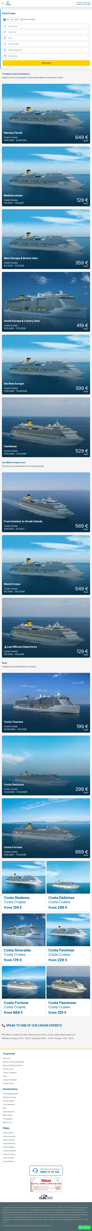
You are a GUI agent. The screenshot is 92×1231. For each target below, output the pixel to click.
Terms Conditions (10, 1073)
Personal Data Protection (13, 1065)
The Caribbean (9, 1104)
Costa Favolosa (9, 1154)
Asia (4, 1108)
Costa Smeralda (9, 1136)
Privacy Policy (8, 1069)
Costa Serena (8, 1133)
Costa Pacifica (8, 1161)
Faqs (5, 1076)
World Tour (7, 1122)
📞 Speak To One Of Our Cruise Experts (32, 1025)
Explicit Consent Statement (13, 1062)
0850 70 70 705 (84, 4)
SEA (8, 19)
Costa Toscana (9, 1140)
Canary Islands (8, 1101)
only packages (29, 19)
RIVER (16, 19)
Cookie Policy (8, 1083)
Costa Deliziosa (9, 1143)
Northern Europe (9, 1097)
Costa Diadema (9, 1147)
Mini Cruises (7, 1115)
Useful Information (10, 1080)
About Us (6, 1058)
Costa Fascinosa (9, 1151)
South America (8, 1112)
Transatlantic (8, 1119)
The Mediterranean (10, 1094)
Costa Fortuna (8, 1158)
